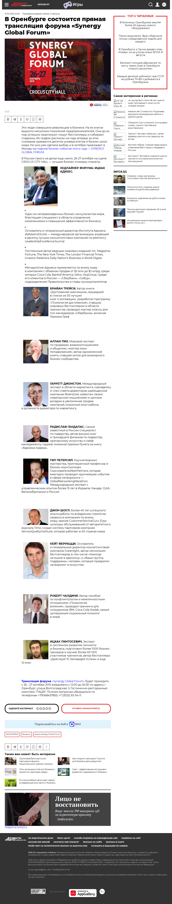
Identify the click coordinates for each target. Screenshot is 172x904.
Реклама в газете (115, 842)
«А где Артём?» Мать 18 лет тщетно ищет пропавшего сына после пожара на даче (146, 103)
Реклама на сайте (92, 842)
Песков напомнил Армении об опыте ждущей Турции (146, 210)
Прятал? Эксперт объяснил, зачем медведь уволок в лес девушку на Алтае (146, 136)
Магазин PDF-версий (39, 842)
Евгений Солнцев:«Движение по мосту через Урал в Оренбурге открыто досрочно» (140, 65)
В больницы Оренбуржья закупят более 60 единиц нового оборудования (140, 25)
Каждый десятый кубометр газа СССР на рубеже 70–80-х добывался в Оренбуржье (140, 79)
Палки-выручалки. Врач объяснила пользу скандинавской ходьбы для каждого (140, 39)
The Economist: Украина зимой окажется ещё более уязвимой (143, 188)
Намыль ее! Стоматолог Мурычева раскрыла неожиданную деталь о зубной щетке (146, 114)
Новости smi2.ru (16, 827)
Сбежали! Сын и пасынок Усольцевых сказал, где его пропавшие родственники (147, 125)
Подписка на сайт (131, 838)
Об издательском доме (40, 838)
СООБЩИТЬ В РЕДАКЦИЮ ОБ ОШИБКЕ (109, 846)
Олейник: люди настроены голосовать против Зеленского (143, 177)
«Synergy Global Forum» (53, 681)
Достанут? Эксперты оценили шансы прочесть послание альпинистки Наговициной (147, 159)
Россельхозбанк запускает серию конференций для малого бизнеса (37, 781)
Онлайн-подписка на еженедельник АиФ (96, 838)
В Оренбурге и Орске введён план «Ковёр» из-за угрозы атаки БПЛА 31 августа (140, 52)
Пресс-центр (63, 838)
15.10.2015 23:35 (12, 13)
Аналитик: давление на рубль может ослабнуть (146, 199)
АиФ (7, 111)
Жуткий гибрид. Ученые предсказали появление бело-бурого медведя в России (147, 147)
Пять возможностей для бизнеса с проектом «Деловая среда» (37, 770)
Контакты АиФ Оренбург (66, 842)
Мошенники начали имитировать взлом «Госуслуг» (144, 221)
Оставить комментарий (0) (86, 708)
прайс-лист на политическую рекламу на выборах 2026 (57, 846)
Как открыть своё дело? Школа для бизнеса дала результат (88, 759)
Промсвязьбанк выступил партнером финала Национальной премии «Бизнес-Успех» (29, 762)
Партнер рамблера (57, 892)
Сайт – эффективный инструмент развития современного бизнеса (89, 770)
